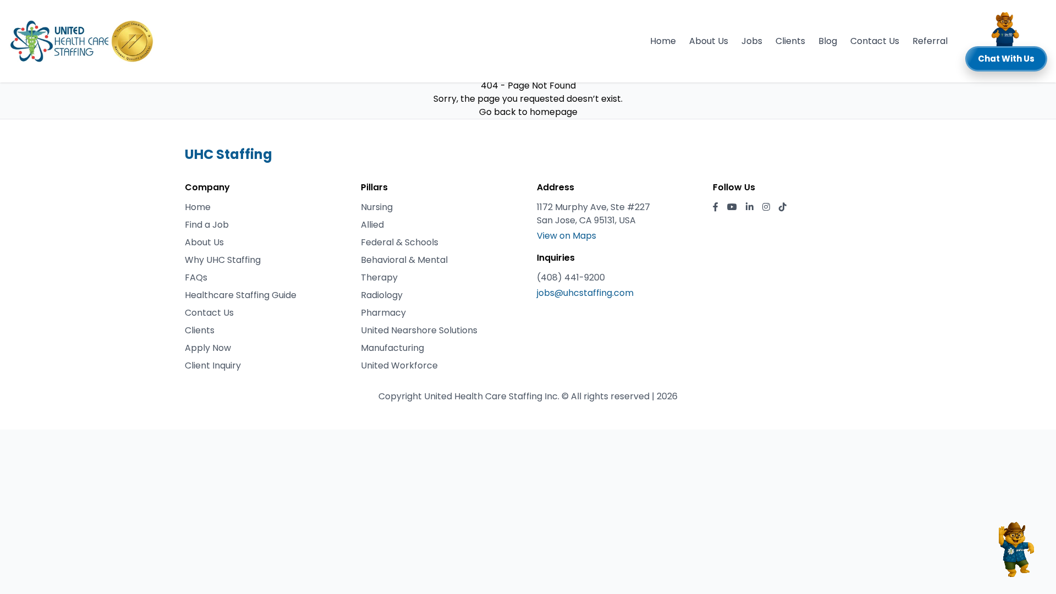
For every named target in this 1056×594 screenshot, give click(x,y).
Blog (827, 41)
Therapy (379, 277)
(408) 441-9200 (571, 277)
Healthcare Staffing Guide (240, 295)
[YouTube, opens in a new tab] (732, 207)
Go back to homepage (528, 112)
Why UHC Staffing (223, 260)
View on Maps (566, 235)
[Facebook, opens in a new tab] (715, 207)
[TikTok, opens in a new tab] (783, 207)
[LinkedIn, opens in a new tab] (750, 207)
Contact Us (874, 41)
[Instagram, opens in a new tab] (766, 207)
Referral (930, 41)
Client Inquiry (213, 365)
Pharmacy (383, 312)
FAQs (196, 277)
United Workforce (399, 365)
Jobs (751, 41)
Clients (790, 41)
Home (663, 41)
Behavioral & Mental (404, 260)
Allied (372, 224)
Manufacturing (392, 348)
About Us (708, 41)
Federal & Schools (399, 242)
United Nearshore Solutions (419, 330)
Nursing (377, 207)
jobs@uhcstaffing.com (585, 293)
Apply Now (208, 348)
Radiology (382, 295)
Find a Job (207, 224)
